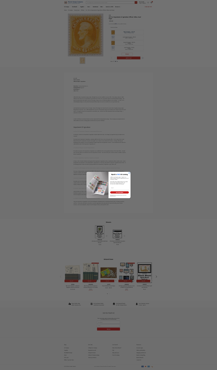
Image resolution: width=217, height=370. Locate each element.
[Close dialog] (129, 173)
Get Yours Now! (119, 192)
